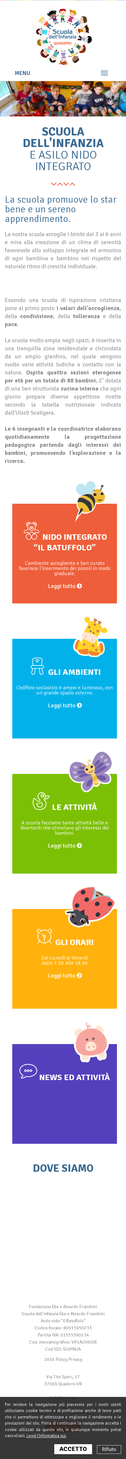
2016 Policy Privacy (63, 1359)
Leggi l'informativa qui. (46, 1435)
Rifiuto (109, 1449)
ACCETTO (73, 1449)
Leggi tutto (62, 586)
